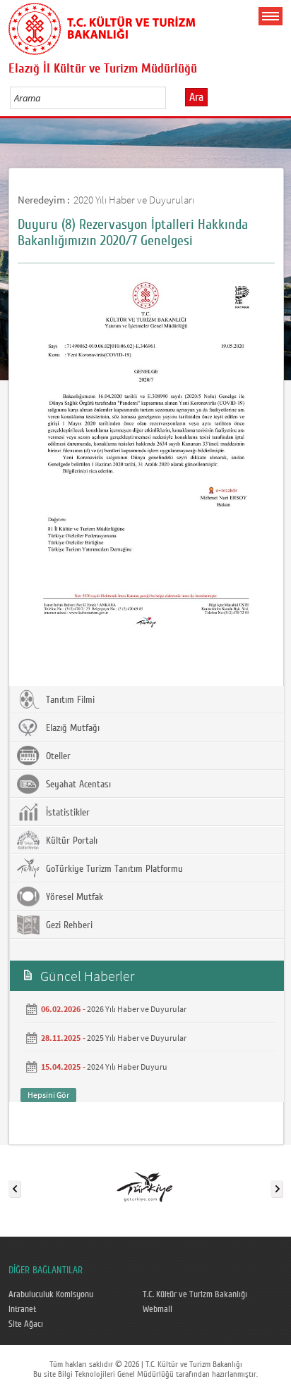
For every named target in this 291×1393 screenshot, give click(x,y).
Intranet (22, 1309)
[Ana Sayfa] (101, 26)
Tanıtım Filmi (69, 700)
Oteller (57, 756)
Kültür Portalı (70, 841)
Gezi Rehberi (68, 925)
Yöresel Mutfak (73, 897)
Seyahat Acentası (77, 784)
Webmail (157, 1309)
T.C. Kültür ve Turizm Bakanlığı (195, 1294)
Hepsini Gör (48, 1094)
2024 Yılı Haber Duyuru (127, 1066)
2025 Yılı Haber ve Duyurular (136, 1037)
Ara (196, 97)
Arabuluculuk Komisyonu (50, 1294)
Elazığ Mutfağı (71, 728)
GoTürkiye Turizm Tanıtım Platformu (113, 869)
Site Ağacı (25, 1324)
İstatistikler (66, 812)
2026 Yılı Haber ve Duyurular (136, 1009)
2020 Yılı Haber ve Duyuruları (133, 199)
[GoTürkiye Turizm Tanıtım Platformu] (144, 1186)
